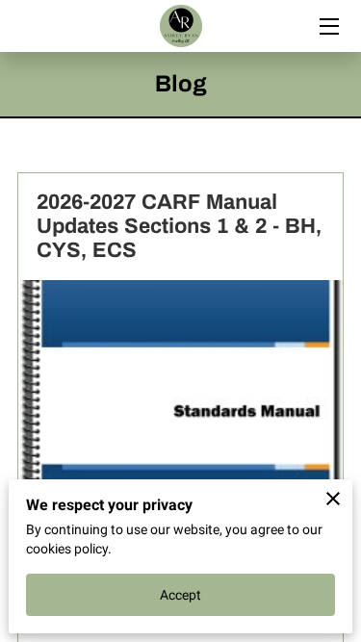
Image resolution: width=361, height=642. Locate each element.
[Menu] (328, 26)
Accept (181, 595)
